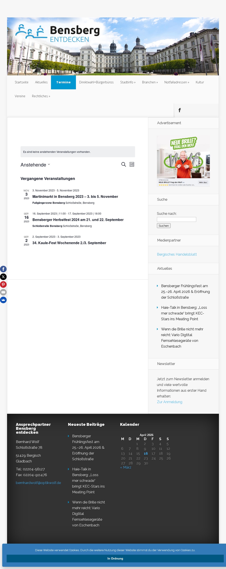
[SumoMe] (3, 300)
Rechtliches (40, 96)
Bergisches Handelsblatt (177, 254)
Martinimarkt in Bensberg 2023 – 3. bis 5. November (75, 196)
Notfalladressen (175, 82)
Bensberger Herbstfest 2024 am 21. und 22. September (78, 219)
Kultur (200, 82)
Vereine (20, 96)
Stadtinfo (126, 82)
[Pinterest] (3, 284)
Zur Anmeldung (169, 402)
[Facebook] (3, 269)
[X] (3, 276)
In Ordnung (115, 558)
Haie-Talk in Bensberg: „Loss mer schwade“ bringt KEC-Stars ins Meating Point (184, 313)
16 (146, 453)
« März (125, 467)
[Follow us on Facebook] (179, 110)
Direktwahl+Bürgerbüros (96, 82)
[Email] (3, 292)
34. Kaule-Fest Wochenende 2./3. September (69, 242)
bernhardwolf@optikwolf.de (38, 483)
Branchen (149, 82)
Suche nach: (167, 214)
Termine (63, 82)
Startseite (21, 82)
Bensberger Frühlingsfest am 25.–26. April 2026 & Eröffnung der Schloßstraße (185, 291)
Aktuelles (41, 82)
